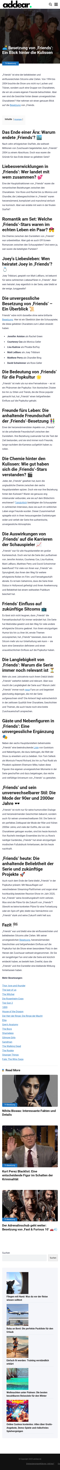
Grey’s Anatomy (10, 1024)
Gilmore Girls (8, 1037)
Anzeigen (18, 119)
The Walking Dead (11, 1046)
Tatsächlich (21, 502)
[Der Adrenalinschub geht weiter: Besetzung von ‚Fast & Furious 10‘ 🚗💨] (30, 1205)
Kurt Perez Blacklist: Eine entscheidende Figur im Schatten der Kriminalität (27, 1175)
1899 (4, 1007)
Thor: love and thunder (13, 985)
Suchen (6, 1252)
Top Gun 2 (7, 1003)
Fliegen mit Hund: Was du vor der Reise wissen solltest (27, 1298)
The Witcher (8, 994)
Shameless (8, 1033)
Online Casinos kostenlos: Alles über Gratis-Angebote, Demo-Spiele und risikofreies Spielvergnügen (30, 1427)
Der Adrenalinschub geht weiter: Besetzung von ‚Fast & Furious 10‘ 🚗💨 (30, 1227)
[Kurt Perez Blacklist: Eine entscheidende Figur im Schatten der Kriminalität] (30, 1146)
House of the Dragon (12, 1011)
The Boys (7, 1029)
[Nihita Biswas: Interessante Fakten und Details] (30, 1091)
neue (27, 689)
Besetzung (15, 105)
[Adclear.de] (17, 5)
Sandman (7, 1042)
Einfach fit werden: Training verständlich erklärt (28, 1362)
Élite (4, 1020)
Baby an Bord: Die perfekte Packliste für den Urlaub (30, 1330)
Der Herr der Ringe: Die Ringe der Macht (22, 1016)
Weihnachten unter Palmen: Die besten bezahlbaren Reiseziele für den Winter (27, 1394)
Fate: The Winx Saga (12, 1059)
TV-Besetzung (10, 63)
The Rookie (8, 1050)
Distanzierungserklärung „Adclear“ (40, 1464)
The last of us (9, 990)
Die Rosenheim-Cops (12, 998)
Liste (36, 747)
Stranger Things (10, 1054)
